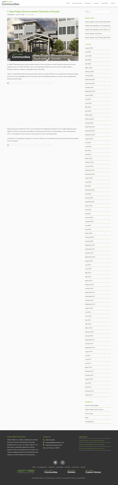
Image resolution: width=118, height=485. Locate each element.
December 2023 (90, 170)
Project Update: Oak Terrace (93, 33)
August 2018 (89, 308)
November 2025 (90, 83)
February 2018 (89, 332)
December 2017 (90, 340)
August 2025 (89, 95)
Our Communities (42, 467)
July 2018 (88, 312)
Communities (30, 14)
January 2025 (89, 123)
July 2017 (88, 355)
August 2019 (89, 261)
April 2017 (88, 363)
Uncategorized (89, 421)
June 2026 (88, 56)
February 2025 (89, 119)
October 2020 (89, 221)
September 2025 (90, 91)
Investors (51, 467)
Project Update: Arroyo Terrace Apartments (97, 22)
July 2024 (88, 142)
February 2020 (89, 237)
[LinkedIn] (55, 462)
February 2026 (89, 71)
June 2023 (88, 182)
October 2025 (89, 87)
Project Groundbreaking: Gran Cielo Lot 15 (97, 29)
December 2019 (90, 245)
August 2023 (89, 178)
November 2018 (90, 296)
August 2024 (89, 139)
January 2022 (89, 198)
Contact (83, 467)
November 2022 (90, 190)
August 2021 (89, 206)
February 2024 (89, 162)
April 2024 (88, 154)
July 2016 (88, 383)
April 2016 (88, 387)
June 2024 (88, 146)
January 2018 (89, 336)
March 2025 (88, 115)
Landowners (59, 467)
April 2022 (88, 194)
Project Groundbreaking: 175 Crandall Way (97, 26)
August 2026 (89, 48)
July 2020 (88, 225)
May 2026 (88, 60)
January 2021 (89, 217)
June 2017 (88, 359)
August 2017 (89, 351)
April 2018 (88, 324)
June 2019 (88, 269)
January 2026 (89, 75)
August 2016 (89, 379)
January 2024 (89, 166)
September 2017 (90, 347)
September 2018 (90, 304)
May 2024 (88, 150)
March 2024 (88, 158)
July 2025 (88, 99)
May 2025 (88, 107)
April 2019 (88, 276)
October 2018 (89, 300)
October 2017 (89, 343)
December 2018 (90, 292)
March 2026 (88, 68)
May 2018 (88, 320)
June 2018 (88, 316)
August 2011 (89, 395)
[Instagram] (62, 462)
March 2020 (88, 233)
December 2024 (90, 127)
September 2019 (90, 257)
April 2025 (88, 111)
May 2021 (88, 213)
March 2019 (88, 280)
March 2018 (88, 328)
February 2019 (89, 284)
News (86, 417)
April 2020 (88, 229)
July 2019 (88, 265)
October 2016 (89, 375)
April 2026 (88, 64)
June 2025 (88, 103)
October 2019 (89, 253)
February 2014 (89, 391)
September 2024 (90, 135)
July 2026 (88, 52)
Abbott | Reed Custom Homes (94, 409)
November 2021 (90, 202)
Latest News (75, 467)
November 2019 (90, 249)
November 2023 (90, 174)
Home (33, 467)
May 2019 (88, 273)
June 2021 (88, 209)
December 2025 (90, 79)
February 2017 (89, 371)
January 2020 (89, 241)
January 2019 (89, 288)
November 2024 (90, 131)
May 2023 (88, 186)
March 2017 (88, 367)
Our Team (67, 467)
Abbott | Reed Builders (91, 405)
